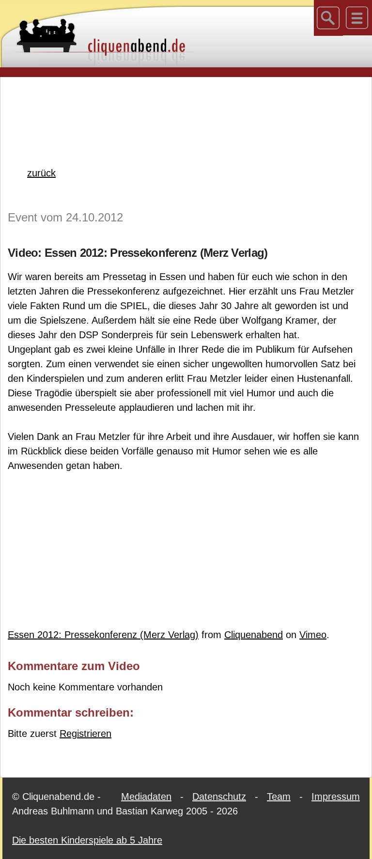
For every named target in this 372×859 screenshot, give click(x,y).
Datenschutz (219, 796)
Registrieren (85, 733)
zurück (41, 173)
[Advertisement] (186, 106)
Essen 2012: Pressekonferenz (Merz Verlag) (103, 634)
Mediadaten (146, 796)
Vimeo (312, 634)
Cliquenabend (253, 634)
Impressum (335, 796)
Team (279, 796)
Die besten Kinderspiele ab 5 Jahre (87, 840)
